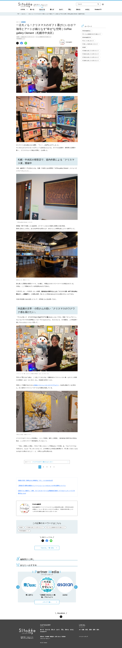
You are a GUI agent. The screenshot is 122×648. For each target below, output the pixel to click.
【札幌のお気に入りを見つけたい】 (27, 36)
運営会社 (42, 636)
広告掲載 (47, 636)
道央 (98, 629)
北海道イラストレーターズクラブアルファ (46, 385)
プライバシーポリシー (45, 638)
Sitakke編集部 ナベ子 (20, 38)
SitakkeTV (98, 9)
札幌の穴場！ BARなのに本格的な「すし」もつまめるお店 (35, 480)
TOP (18, 13)
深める (78, 9)
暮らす (52, 9)
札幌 (83, 629)
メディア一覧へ (47, 602)
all (79, 629)
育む (69, 9)
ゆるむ (87, 9)
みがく (61, 9)
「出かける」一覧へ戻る (47, 548)
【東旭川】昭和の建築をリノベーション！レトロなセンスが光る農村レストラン (42, 485)
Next (76, 587)
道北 (86, 629)
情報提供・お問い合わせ (55, 636)
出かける (42, 9)
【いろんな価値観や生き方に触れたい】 (43, 36)
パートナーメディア (83, 636)
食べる (32, 9)
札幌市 (18, 36)
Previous (18, 587)
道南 (90, 629)
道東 (94, 629)
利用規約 (64, 636)
